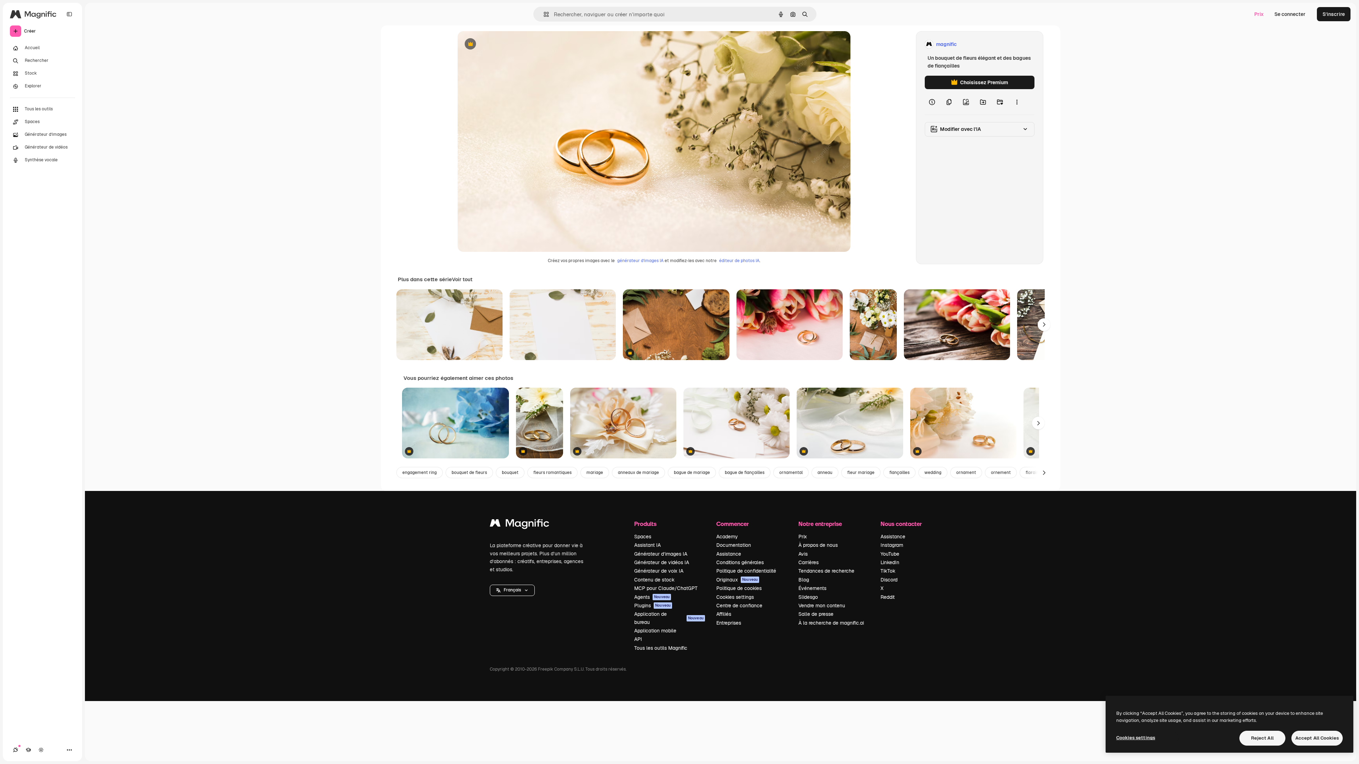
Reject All (1262, 738)
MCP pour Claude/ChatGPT (666, 588)
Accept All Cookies (1317, 738)
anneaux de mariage (638, 472)
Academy (727, 536)
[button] (512, 590)
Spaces (642, 536)
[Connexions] (15, 750)
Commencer (732, 523)
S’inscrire (1334, 14)
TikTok (888, 571)
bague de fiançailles (744, 472)
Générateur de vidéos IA (661, 562)
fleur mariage (861, 472)
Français (512, 590)
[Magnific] (519, 524)
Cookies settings (735, 597)
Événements (812, 588)
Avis (803, 554)
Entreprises (728, 623)
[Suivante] (1044, 324)
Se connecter (1290, 14)
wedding (932, 472)
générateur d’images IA (640, 261)
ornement (1001, 472)
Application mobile (655, 630)
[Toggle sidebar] (69, 14)
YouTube (890, 554)
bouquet (510, 472)
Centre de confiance (739, 605)
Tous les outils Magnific (660, 648)
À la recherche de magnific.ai (831, 623)
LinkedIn (890, 562)
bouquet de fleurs (469, 472)
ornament (966, 472)
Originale (504, 44)
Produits (645, 523)
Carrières (808, 562)
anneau (825, 472)
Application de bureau (669, 618)
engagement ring (419, 472)
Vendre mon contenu (821, 605)
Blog (803, 580)
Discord (889, 580)
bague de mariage (692, 472)
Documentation (733, 545)
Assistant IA (647, 545)
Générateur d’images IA (660, 554)
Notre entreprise (820, 523)
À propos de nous (818, 545)
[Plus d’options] (1017, 102)
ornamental (791, 472)
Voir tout (462, 279)
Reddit (888, 597)
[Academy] (28, 750)
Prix (1259, 14)
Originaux (737, 580)
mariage (594, 472)
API (638, 639)
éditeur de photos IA (739, 261)
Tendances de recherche (826, 571)
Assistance (728, 554)
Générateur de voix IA (658, 571)
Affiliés (723, 614)
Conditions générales (740, 562)
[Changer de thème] (41, 750)
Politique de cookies (739, 588)
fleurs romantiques (552, 472)
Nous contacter (901, 523)
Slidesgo (808, 597)
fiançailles (899, 472)
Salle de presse (815, 614)
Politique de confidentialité (746, 571)
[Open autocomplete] (543, 14)
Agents (652, 597)
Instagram (892, 545)
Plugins (652, 605)
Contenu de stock (654, 580)
